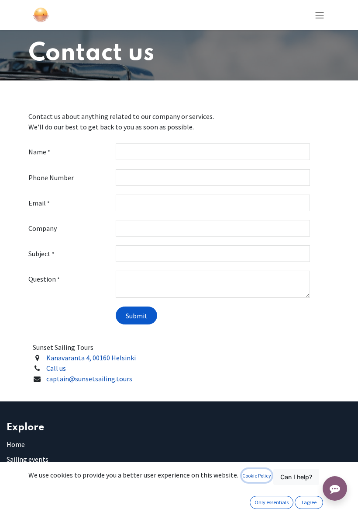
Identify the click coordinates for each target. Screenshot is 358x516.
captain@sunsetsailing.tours (89, 378)
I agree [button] (309, 502)
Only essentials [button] (272, 502)
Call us (56, 368)
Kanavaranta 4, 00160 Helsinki (91, 357)
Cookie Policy (256, 475)
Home (16, 444)
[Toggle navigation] (320, 14)
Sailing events (27, 459)
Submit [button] (137, 315)
